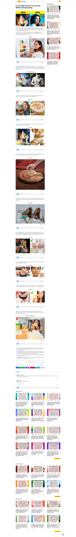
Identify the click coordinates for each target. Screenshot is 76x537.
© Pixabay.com (17, 190)
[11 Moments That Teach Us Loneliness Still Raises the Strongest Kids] (53, 412)
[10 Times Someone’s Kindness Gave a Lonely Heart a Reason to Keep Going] (38, 446)
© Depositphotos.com (18, 58)
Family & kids (48, 478)
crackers (30, 198)
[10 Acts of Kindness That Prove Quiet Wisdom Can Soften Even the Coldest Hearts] (22, 412)
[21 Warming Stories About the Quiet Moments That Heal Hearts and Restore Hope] (53, 504)
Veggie (17, 285)
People (48, 35)
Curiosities (48, 19)
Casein (27, 95)
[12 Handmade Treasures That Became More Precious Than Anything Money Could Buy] (53, 56)
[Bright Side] (22, 1)
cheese (37, 66)
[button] (20, 365)
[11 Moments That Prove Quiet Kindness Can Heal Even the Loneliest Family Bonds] (38, 504)
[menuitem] (31, 1)
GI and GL (38, 33)
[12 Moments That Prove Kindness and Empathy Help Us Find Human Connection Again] (53, 396)
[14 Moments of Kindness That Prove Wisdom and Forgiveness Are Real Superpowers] (22, 469)
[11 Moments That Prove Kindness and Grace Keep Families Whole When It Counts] (38, 469)
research (17, 29)
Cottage (17, 95)
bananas (19, 311)
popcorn (25, 232)
